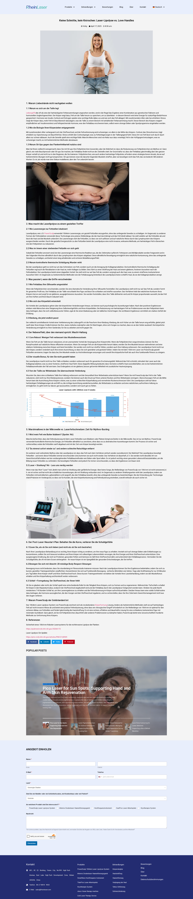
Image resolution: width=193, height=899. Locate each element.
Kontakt (143, 7)
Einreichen (32, 843)
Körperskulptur (118, 869)
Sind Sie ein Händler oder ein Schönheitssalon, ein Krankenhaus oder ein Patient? (57, 794)
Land (28, 783)
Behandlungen (87, 7)
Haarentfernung (118, 878)
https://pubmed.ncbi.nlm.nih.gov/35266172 (43, 629)
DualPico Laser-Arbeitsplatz (126, 808)
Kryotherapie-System (148, 808)
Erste (27, 767)
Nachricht (29, 814)
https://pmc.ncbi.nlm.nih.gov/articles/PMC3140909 (46, 637)
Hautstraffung (117, 874)
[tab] (56, 725)
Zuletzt (100, 767)
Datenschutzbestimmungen (152, 879)
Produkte (68, 7)
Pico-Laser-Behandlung (50, 684)
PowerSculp (49, 233)
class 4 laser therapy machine (87, 891)
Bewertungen (107, 7)
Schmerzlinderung (119, 891)
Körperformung (101, 605)
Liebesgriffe (31, 113)
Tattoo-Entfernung (119, 887)
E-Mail (29, 772)
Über (131, 7)
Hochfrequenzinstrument (103, 808)
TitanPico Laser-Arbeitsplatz (87, 882)
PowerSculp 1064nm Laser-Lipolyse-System (93, 869)
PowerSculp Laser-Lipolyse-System (42, 808)
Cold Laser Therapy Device (86, 896)
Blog (121, 7)
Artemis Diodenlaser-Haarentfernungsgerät (74, 808)
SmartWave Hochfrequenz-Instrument (90, 878)
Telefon (101, 772)
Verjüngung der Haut (120, 882)
